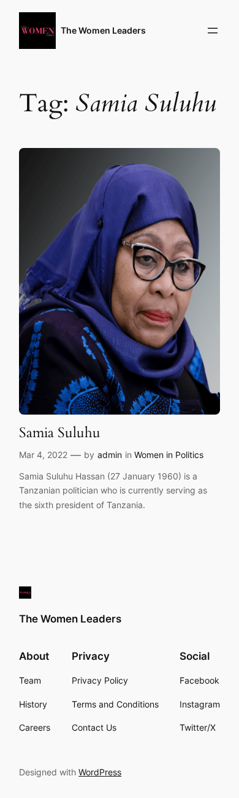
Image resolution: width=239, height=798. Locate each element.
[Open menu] (212, 30)
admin (109, 454)
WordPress (99, 772)
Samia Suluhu (60, 432)
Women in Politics (168, 454)
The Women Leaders (103, 30)
